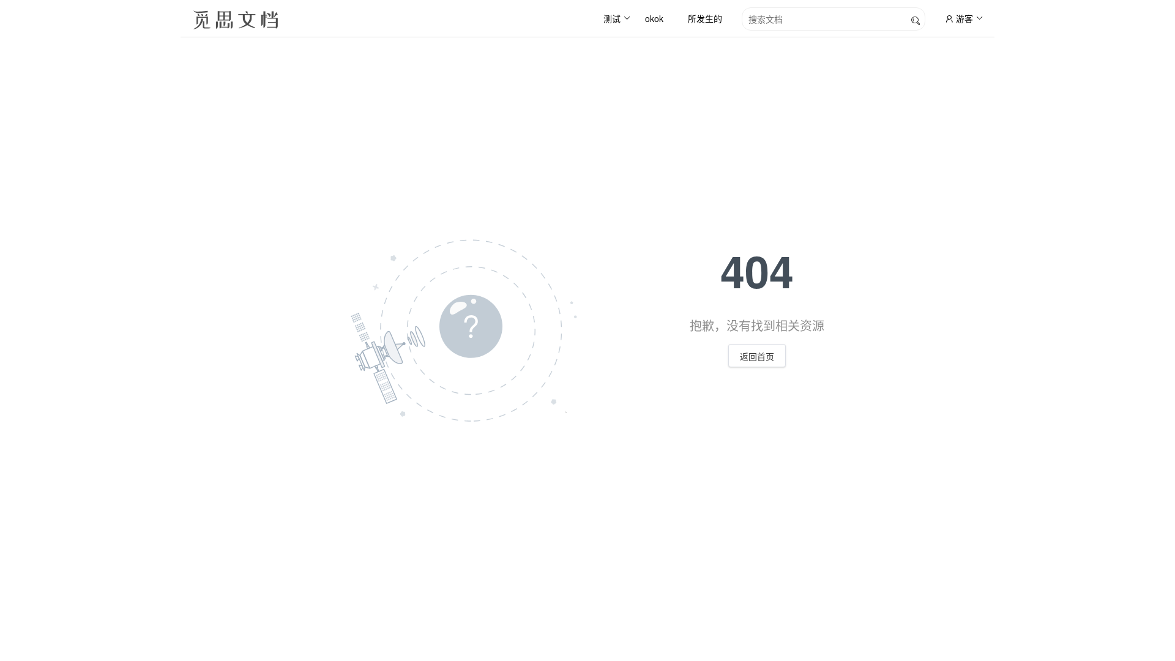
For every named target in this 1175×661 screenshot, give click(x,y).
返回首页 (757, 356)
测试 (612, 18)
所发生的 (705, 18)
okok (654, 18)
